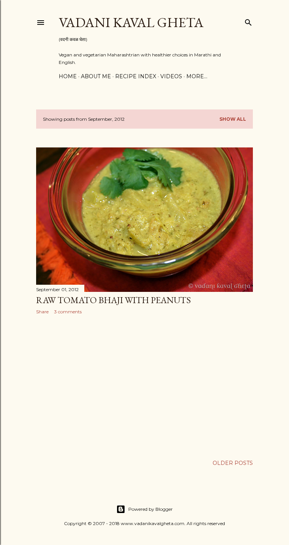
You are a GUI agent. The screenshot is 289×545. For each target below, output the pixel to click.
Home (68, 76)
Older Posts (233, 463)
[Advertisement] (144, 386)
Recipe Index (135, 76)
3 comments (68, 311)
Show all (232, 119)
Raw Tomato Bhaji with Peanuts (113, 300)
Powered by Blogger (150, 509)
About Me (96, 76)
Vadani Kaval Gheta (131, 22)
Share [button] (42, 311)
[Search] (248, 21)
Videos (171, 76)
